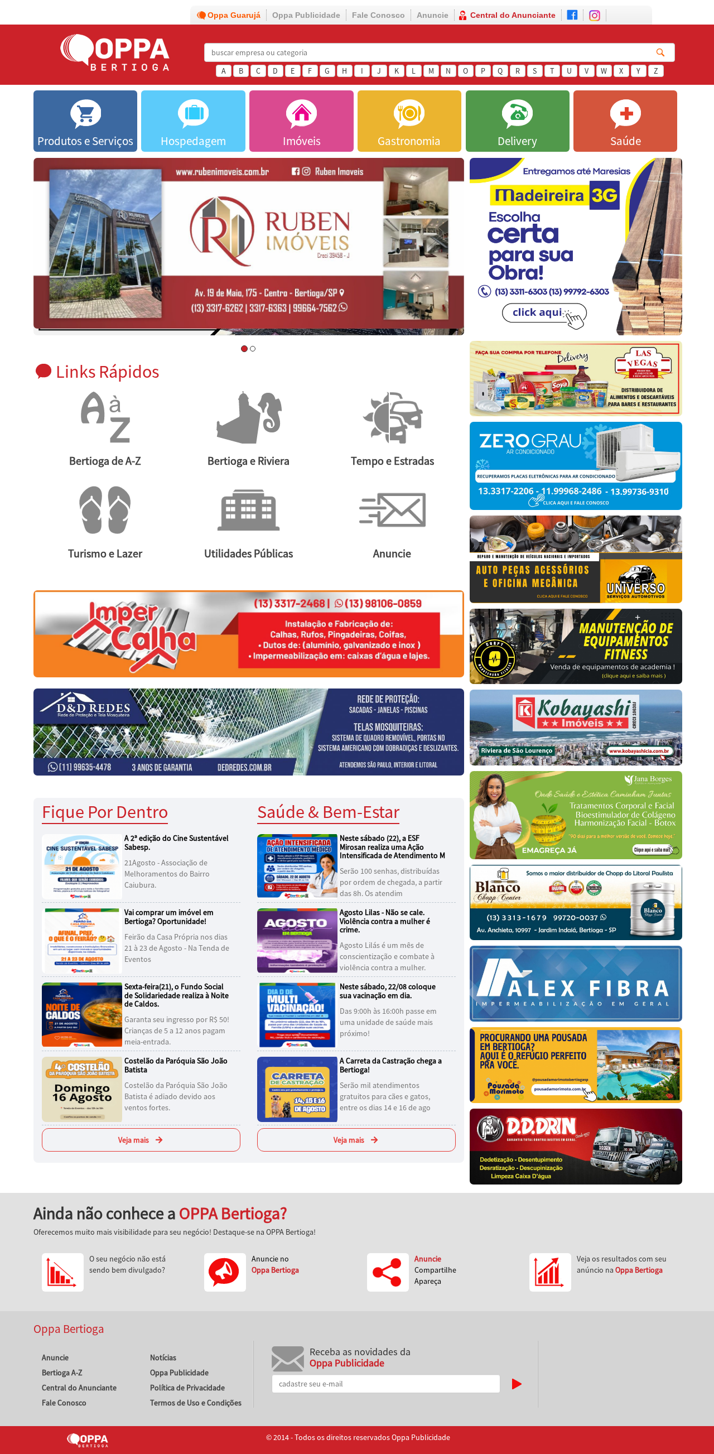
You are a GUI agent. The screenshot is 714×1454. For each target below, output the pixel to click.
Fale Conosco (378, 15)
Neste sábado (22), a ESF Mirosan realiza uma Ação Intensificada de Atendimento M (392, 846)
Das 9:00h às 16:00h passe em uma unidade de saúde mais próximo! (388, 1022)
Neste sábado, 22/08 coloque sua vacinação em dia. (388, 990)
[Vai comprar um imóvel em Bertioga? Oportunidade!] (84, 940)
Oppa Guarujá (234, 15)
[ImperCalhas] (248, 633)
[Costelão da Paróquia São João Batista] (84, 1089)
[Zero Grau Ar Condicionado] (576, 468)
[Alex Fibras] (576, 986)
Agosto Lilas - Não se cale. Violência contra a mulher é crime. (385, 921)
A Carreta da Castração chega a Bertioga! (391, 1065)
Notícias (163, 1357)
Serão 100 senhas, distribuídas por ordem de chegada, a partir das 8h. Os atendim (391, 882)
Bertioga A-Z (62, 1373)
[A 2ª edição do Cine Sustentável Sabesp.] (84, 866)
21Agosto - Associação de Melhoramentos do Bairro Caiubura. (167, 874)
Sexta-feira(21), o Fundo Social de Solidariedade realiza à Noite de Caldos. (176, 995)
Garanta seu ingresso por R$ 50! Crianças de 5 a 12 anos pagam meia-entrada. (176, 1030)
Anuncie (432, 15)
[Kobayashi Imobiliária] (576, 730)
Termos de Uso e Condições (196, 1403)
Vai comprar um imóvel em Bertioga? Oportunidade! (169, 916)
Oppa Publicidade (306, 15)
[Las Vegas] (576, 381)
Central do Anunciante (513, 15)
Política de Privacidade (187, 1388)
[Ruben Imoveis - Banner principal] (248, 243)
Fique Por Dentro (105, 811)
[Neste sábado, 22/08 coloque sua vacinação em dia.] (299, 1014)
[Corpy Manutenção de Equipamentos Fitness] (576, 649)
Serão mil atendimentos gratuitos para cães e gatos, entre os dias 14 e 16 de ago (385, 1096)
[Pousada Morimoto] (576, 1068)
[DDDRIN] (576, 1149)
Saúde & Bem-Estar (328, 811)
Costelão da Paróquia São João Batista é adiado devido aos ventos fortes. (176, 1096)
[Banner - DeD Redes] (248, 731)
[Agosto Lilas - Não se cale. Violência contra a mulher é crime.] (299, 940)
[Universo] (576, 562)
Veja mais (133, 1140)
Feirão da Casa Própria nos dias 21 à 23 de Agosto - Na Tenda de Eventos (176, 948)
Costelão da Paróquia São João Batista (176, 1065)
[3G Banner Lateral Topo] (576, 249)
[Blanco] (576, 905)
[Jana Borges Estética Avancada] (576, 817)
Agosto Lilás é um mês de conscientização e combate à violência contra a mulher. (387, 956)
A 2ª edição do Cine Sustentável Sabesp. (176, 842)
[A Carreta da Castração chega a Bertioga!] (299, 1089)
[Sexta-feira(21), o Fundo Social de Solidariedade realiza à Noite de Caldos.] (84, 1014)
